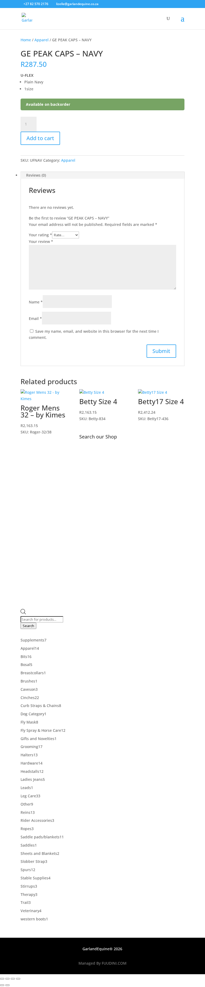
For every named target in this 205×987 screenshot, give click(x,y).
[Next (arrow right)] (7, 985)
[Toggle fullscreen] (7, 979)
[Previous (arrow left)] (2, 985)
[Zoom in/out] (2, 979)
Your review (41, 241)
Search (28, 625)
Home (26, 39)
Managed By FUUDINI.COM (102, 963)
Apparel (41, 39)
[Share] (13, 979)
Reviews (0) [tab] (36, 175)
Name (36, 301)
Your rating (40, 234)
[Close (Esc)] (18, 979)
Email (35, 318)
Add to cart (40, 138)
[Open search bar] (23, 612)
